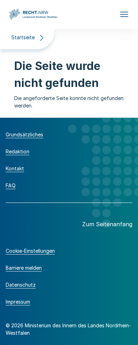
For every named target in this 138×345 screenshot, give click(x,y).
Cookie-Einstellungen (30, 251)
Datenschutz (21, 285)
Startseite (23, 37)
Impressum (18, 302)
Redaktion (17, 151)
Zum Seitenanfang (107, 224)
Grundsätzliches (24, 134)
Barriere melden (24, 268)
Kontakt (15, 168)
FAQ (11, 185)
